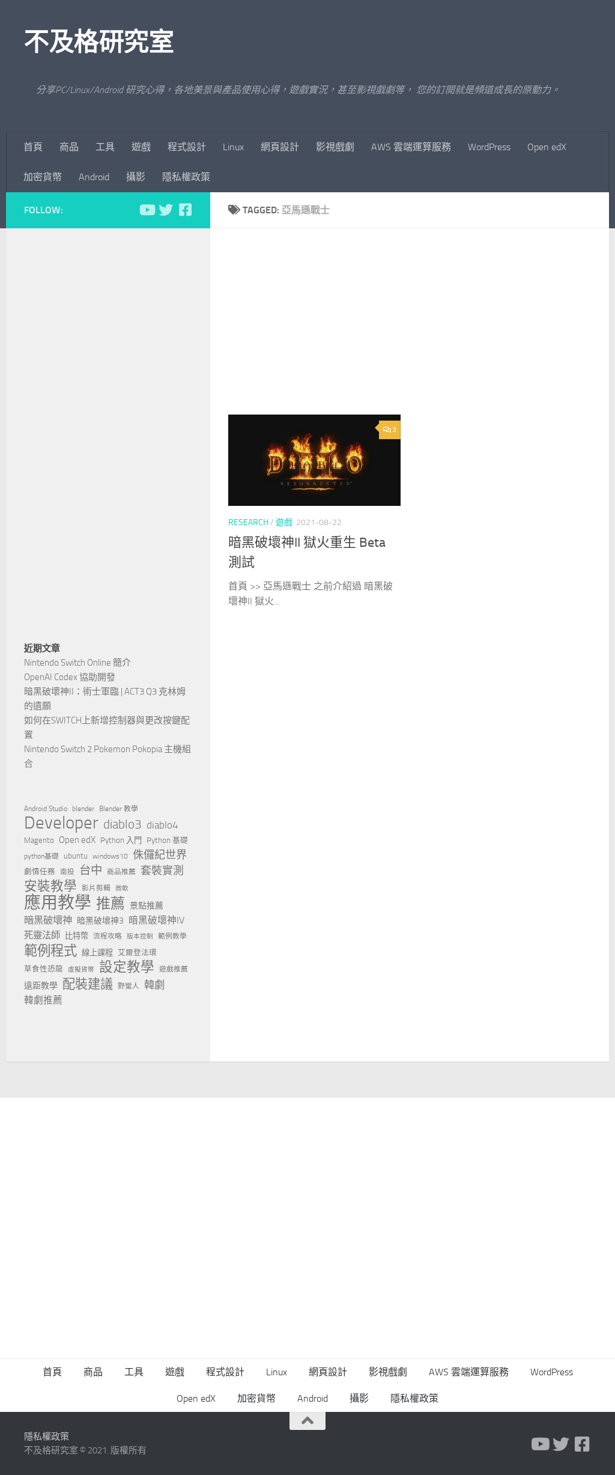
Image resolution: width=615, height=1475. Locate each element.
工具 (105, 147)
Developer (61, 823)
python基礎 (41, 856)
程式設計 (187, 147)
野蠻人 (128, 986)
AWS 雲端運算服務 (411, 147)
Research (248, 522)
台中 (90, 870)
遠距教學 (41, 986)
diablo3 (122, 824)
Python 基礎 (167, 840)
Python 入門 (121, 840)
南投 (67, 872)
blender (83, 808)
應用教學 (57, 903)
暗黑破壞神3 (100, 921)
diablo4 (162, 825)
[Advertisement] (418, 330)
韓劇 (154, 985)
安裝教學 (50, 886)
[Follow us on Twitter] (166, 209)
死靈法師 (42, 935)
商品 (69, 147)
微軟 (122, 888)
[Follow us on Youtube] (146, 209)
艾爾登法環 (137, 952)
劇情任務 (39, 871)
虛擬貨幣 (81, 969)
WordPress (489, 147)
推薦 (110, 903)
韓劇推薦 (43, 1000)
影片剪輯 (96, 888)
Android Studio (45, 808)
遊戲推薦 (173, 969)
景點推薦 (146, 906)
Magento (39, 840)
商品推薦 (121, 872)
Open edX (546, 147)
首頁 (33, 147)
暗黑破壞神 (48, 920)
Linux (233, 147)
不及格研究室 (99, 42)
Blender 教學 (118, 808)
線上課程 (97, 952)
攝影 (135, 177)
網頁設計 (280, 147)
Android (94, 177)
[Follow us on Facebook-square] (185, 209)
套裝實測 (162, 870)
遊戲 (141, 147)
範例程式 (50, 951)
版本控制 (140, 936)
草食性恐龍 (43, 968)
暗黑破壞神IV (156, 920)
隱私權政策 (186, 177)
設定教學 (126, 967)
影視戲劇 (335, 147)
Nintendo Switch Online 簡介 (77, 662)
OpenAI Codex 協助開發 (69, 677)
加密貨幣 (42, 177)
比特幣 (76, 935)
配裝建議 (87, 984)
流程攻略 (107, 936)
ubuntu (76, 855)
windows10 (110, 856)
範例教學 (172, 936)
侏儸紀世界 (160, 855)
